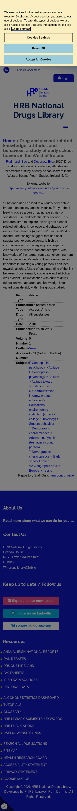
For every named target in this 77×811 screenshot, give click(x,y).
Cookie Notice (21, 28)
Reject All (38, 48)
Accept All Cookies (38, 59)
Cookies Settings (38, 37)
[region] (38, 33)
